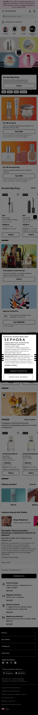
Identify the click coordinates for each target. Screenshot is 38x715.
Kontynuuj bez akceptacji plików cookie (15, 336)
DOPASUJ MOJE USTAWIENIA (18, 377)
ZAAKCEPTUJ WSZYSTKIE (18, 371)
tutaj (17, 346)
